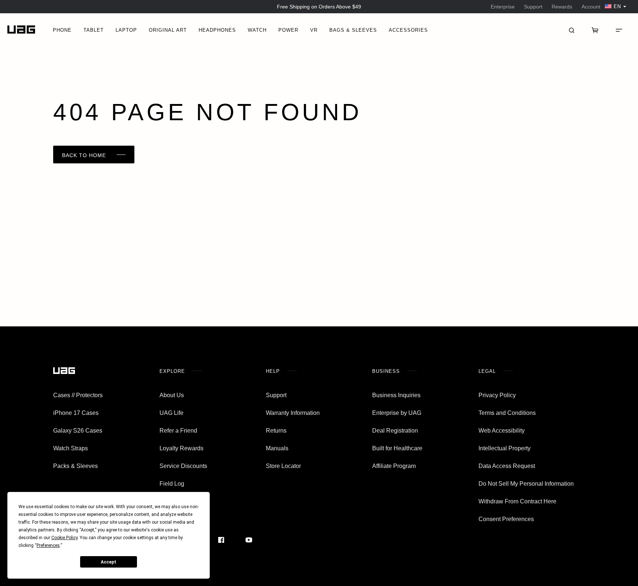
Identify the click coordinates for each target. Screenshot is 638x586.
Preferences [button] (48, 545)
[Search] (571, 29)
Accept (108, 562)
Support (533, 7)
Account (591, 7)
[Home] (21, 29)
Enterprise (503, 7)
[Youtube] (249, 540)
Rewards (562, 7)
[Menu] (619, 29)
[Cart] (595, 29)
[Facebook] (221, 540)
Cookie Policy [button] (64, 537)
